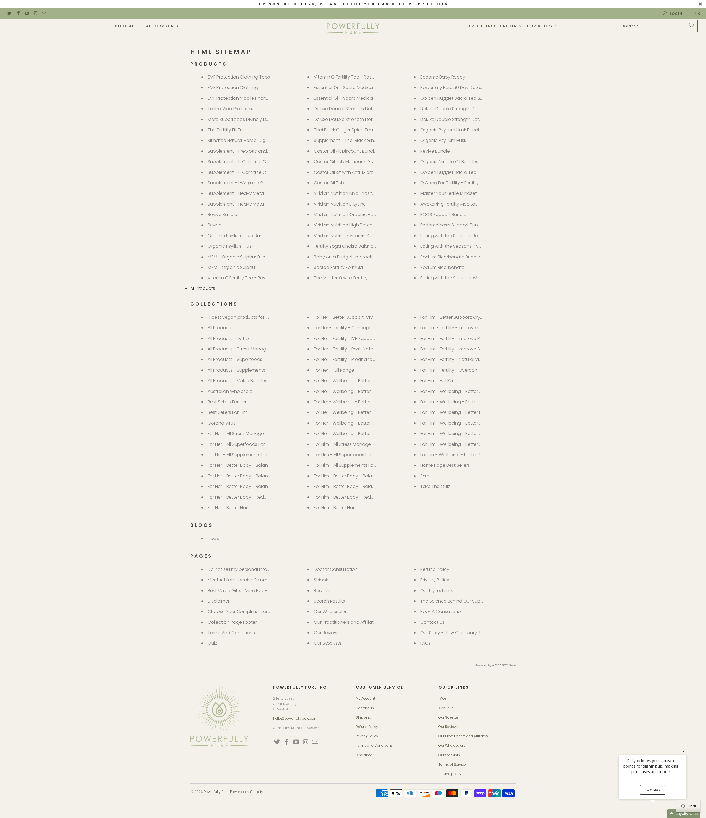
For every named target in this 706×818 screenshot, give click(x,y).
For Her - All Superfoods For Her (240, 444)
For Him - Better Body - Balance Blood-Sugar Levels (368, 476)
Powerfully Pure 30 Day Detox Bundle (459, 87)
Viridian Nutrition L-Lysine (340, 204)
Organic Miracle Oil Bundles (449, 161)
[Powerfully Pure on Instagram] (35, 13)
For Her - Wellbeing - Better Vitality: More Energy (364, 433)
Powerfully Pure (216, 791)
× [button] (684, 751)
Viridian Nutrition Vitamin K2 (343, 236)
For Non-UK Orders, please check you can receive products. (353, 4)
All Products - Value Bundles (237, 380)
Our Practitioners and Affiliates (346, 622)
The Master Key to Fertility (341, 278)
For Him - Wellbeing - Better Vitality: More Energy (471, 444)
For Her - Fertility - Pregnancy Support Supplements (368, 359)
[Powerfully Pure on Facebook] (17, 13)
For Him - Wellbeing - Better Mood (456, 423)
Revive (214, 225)
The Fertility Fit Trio (226, 130)
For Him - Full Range (440, 380)
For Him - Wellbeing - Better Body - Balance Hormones (477, 391)
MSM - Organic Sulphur (232, 267)
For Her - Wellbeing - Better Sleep (349, 423)
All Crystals (162, 26)
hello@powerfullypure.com (295, 718)
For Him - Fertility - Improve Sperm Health (463, 349)
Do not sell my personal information (246, 569)
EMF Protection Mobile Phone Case (244, 98)
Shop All (126, 26)
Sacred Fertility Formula (338, 267)
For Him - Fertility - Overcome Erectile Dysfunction (472, 370)
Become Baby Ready (442, 77)
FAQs (425, 643)
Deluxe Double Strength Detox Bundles (354, 109)
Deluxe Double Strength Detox (346, 119)
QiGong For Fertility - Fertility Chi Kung (459, 183)
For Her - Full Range (334, 370)
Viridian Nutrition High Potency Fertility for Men (362, 225)
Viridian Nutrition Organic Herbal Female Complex (366, 214)
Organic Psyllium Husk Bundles (239, 236)
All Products (202, 288)
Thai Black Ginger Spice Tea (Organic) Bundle (362, 130)
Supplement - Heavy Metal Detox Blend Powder (258, 204)
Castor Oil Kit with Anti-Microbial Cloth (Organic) (365, 172)
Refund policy (449, 773)
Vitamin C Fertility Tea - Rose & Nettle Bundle (255, 278)
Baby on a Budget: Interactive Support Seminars (365, 257)
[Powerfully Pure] (353, 28)
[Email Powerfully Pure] (43, 13)
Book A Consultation (442, 611)
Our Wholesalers (331, 611)
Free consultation (493, 26)
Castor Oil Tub (329, 183)
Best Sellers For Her (227, 402)
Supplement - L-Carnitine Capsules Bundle (253, 161)
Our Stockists (327, 643)
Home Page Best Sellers (445, 465)
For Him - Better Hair (334, 507)
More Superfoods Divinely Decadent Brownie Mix (259, 119)
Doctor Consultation (336, 569)
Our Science (448, 717)
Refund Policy (434, 569)
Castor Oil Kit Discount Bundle (345, 151)
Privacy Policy (434, 580)
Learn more (653, 790)
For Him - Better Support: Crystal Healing (462, 317)
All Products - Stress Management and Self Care (259, 349)
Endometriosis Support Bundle (452, 225)
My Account (365, 698)
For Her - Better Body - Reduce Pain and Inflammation (265, 497)
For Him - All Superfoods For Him (347, 455)
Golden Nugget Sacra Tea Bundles (457, 98)
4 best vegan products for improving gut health (259, 317)
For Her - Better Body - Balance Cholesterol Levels (260, 476)
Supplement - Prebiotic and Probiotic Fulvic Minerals (263, 151)
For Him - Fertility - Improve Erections (458, 328)
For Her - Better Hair (228, 507)
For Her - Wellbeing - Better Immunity (352, 402)
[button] (659, 813)
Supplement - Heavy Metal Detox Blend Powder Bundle (266, 193)
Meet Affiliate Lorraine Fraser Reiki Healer (250, 580)
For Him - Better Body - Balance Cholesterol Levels (367, 486)
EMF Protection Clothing (233, 87)
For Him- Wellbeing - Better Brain (454, 455)
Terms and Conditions (374, 745)
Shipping (323, 580)
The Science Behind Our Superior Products (465, 601)
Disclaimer (218, 601)
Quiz (212, 643)
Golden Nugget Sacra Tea (448, 172)
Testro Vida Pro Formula (233, 109)
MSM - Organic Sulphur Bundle (240, 257)
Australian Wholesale (230, 391)
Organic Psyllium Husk (230, 246)
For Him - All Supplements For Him (349, 465)
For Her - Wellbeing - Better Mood (349, 412)
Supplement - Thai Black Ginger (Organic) (358, 140)
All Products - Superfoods (235, 359)
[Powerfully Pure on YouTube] (26, 13)
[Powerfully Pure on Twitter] (9, 13)
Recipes (322, 590)
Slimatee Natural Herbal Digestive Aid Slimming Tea (261, 140)
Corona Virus (222, 423)
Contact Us (432, 622)
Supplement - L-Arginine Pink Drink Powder (252, 183)
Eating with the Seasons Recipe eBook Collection (472, 236)
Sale (424, 476)
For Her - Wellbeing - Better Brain (348, 391)
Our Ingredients (436, 590)
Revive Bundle (222, 214)
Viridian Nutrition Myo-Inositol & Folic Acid (357, 193)
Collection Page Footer (232, 622)
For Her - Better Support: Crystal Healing (356, 317)
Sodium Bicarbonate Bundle (450, 257)
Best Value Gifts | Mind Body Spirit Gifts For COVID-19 (263, 590)
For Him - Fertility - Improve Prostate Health (465, 338)
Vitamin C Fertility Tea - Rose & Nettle (353, 77)
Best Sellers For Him (227, 412)
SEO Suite (509, 665)
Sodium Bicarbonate (442, 267)
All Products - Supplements (236, 370)
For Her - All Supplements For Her (242, 455)
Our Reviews (327, 633)
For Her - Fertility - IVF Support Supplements (359, 338)
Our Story (541, 26)
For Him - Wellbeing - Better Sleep (455, 433)
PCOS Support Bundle (443, 214)
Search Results (329, 601)
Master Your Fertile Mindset (448, 193)
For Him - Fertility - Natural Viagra (455, 359)
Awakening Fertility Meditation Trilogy (459, 204)
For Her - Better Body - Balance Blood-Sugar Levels (261, 465)
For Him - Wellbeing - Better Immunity (459, 412)
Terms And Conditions (231, 633)
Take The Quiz (435, 486)
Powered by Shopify (246, 791)
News (213, 538)
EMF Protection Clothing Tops (239, 77)
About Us (446, 708)
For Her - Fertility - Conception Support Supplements (369, 328)
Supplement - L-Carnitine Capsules (245, 172)
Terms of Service (452, 764)
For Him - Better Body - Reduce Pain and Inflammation (371, 497)
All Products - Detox (228, 338)
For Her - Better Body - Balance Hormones (252, 486)
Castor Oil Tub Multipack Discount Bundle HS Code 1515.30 (375, 161)
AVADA (496, 665)
